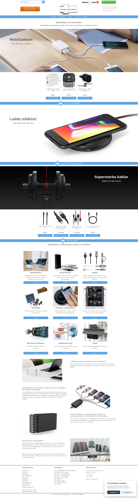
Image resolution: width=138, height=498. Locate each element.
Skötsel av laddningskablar (62, 475)
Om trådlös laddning (60, 482)
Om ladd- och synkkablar (61, 474)
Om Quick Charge (59, 480)
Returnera (25, 480)
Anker (33, 395)
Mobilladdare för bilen (95, 308)
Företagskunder (27, 482)
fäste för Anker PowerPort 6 (36, 454)
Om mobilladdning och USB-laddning (65, 470)
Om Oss (24, 472)
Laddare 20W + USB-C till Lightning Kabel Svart (85, 90)
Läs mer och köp (53, 98)
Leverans (25, 477)
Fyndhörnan (25, 485)
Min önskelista (28, 487)
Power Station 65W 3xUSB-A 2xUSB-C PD (69, 89)
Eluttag (85, 16)
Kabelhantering (65, 343)
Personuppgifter (27, 475)
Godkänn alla (114, 492)
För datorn (78, 16)
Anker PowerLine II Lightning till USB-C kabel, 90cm (61, 227)
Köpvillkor (25, 474)
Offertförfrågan (26, 484)
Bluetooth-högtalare (36, 343)
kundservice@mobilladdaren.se (96, 470)
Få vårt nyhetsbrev (93, 479)
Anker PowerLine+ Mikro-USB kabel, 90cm (77, 227)
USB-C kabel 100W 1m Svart (45, 227)
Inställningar (127, 492)
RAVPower (44, 395)
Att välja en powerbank (61, 477)
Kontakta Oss (26, 470)
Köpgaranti (25, 479)
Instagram (90, 476)
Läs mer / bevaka (61, 235)
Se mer (36, 282)
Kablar (95, 272)
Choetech (53, 395)
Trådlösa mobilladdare (65, 308)
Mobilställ (36, 308)
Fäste (95, 343)
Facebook (90, 474)
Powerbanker (65, 272)
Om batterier (58, 479)
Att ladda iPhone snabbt (61, 472)
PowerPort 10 (46, 397)
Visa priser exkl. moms (29, 491)
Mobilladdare (36, 272)
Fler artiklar (57, 484)
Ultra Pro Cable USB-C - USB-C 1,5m (93, 227)
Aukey (38, 395)
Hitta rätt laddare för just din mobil (30, 9)
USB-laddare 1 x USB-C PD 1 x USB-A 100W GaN (53, 90)
